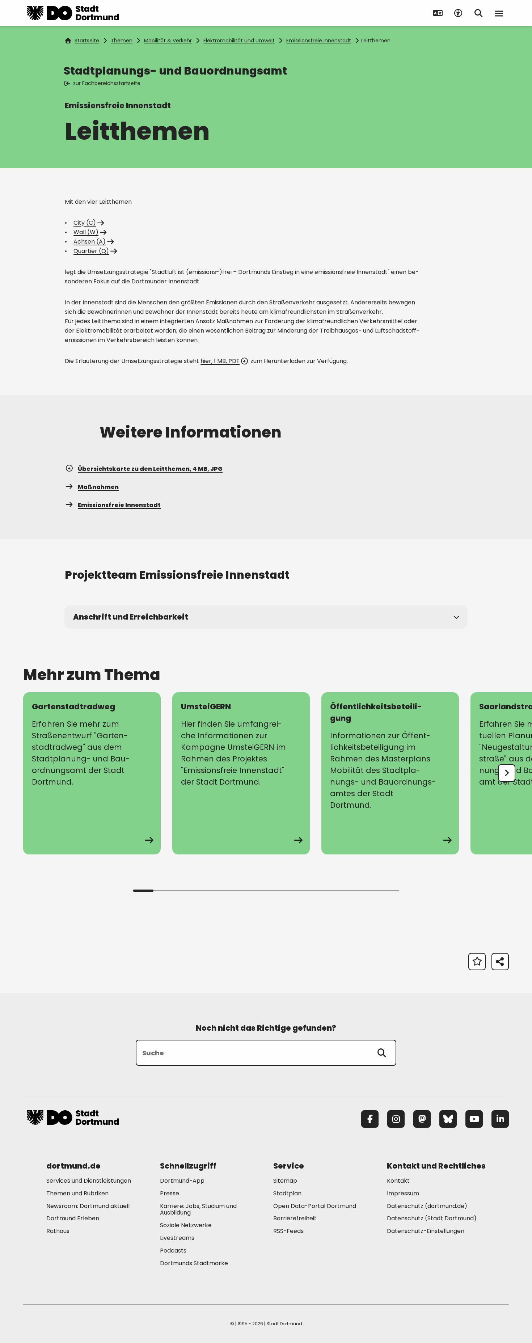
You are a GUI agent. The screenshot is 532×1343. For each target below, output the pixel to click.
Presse (169, 1193)
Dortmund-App (182, 1181)
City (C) (84, 223)
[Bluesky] (448, 1119)
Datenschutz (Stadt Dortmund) (432, 1218)
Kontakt (398, 1181)
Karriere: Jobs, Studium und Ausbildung (198, 1209)
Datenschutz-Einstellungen (425, 1231)
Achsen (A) (89, 241)
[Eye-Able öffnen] (458, 13)
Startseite (87, 40)
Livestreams (177, 1238)
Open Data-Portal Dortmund (314, 1206)
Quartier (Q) (91, 251)
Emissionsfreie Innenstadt (318, 40)
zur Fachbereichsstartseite (106, 83)
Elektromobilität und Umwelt (239, 40)
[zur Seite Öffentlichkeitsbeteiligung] (390, 773)
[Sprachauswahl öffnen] (438, 13)
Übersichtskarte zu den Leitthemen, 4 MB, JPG (150, 469)
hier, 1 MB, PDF (220, 361)
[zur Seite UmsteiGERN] (241, 773)
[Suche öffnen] (478, 13)
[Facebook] (370, 1119)
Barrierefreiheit (295, 1218)
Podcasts (173, 1250)
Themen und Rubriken (77, 1193)
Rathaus (57, 1231)
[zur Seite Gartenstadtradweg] (92, 773)
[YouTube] (474, 1119)
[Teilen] (500, 961)
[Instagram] (396, 1119)
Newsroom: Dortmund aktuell (88, 1206)
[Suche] (381, 1052)
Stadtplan (287, 1193)
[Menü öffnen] (498, 13)
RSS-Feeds (288, 1231)
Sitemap (285, 1181)
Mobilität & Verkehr (168, 40)
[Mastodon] (422, 1119)
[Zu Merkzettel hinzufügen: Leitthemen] (477, 961)
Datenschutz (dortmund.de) (427, 1206)
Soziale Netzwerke (186, 1225)
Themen (121, 40)
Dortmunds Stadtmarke (194, 1263)
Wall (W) (85, 232)
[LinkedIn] (500, 1119)
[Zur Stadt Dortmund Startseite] (72, 13)
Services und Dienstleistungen (88, 1181)
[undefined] (506, 773)
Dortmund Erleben (72, 1218)
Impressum (403, 1193)
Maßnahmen (98, 487)
